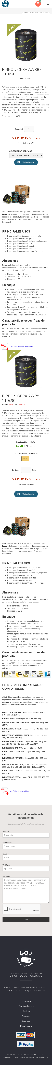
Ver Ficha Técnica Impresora (21, 347)
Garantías (26, 1021)
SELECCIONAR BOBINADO (20, 151)
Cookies (26, 1011)
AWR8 (11, 405)
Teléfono (6, 865)
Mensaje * (7, 876)
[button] (38, 4)
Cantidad (19, 129)
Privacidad (26, 1016)
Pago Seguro (26, 1026)
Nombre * (6, 831)
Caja (34, 470)
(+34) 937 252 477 (14, 990)
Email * (5, 854)
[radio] (25, 458)
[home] (5, 4)
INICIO (26, 12)
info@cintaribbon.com (35, 990)
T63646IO (22, 405)
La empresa (26, 1001)
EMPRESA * (7, 843)
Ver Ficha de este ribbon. (20, 791)
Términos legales (26, 1006)
